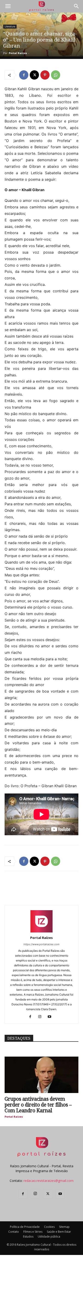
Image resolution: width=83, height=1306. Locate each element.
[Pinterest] (45, 75)
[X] (34, 75)
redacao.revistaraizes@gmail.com (49, 1180)
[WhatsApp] (55, 75)
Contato (13, 1232)
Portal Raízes (18, 53)
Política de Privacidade (25, 1227)
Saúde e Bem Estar (59, 1232)
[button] (7, 6)
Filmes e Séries (32, 1232)
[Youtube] (51, 1017)
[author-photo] (41, 931)
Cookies (49, 1227)
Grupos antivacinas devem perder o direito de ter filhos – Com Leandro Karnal (38, 1104)
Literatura (10, 26)
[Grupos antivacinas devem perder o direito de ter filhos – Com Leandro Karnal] (41, 1075)
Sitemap (64, 1227)
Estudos (28, 1236)
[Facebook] (23, 75)
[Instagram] (41, 1017)
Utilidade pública (49, 1236)
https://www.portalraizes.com (41, 944)
